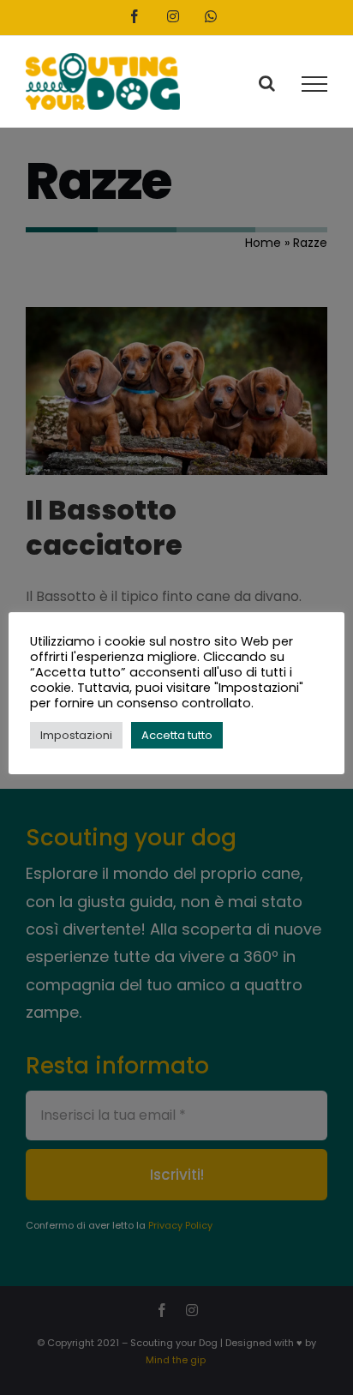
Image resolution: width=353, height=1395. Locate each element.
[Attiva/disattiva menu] (314, 84)
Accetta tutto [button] (176, 735)
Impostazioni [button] (76, 735)
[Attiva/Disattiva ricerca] (267, 83)
